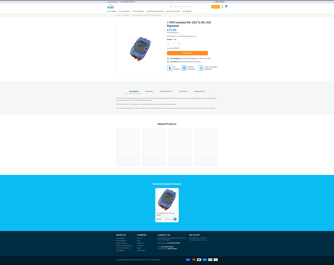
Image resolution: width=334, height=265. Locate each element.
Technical (183, 91)
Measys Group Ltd (128, 260)
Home (118, 15)
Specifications (166, 91)
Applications (199, 91)
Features (149, 91)
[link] (128, 160)
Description (134, 91)
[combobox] (191, 7)
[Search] (189, 7)
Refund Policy (156, 260)
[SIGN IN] (222, 6)
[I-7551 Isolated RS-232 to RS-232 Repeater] (167, 200)
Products (125, 15)
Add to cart (187, 53)
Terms (149, 260)
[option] (140, 49)
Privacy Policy (141, 260)
